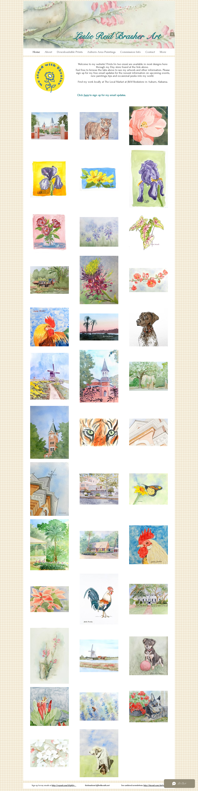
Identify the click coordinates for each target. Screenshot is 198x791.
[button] (172, 33)
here (86, 95)
